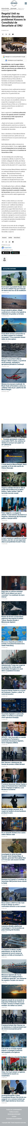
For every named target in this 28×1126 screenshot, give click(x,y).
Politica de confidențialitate (14, 1109)
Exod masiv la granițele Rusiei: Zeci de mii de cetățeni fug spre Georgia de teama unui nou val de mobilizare (13, 288)
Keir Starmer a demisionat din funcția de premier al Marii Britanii (13, 763)
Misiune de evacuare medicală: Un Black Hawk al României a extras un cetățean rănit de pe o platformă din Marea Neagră (13, 386)
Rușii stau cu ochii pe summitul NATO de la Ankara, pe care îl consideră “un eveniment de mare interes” (12, 594)
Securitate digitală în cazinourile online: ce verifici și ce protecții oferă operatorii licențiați (12, 715)
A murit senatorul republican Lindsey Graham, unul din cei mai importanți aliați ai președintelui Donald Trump (14, 540)
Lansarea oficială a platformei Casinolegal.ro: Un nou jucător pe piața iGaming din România (12, 928)
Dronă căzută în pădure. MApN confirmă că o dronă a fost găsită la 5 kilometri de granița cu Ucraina (13, 312)
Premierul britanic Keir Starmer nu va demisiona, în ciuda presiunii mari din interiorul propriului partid (13, 1027)
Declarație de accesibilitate (14, 1118)
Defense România (5, 8)
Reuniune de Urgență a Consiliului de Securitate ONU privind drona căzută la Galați (14, 881)
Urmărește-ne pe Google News (15, 60)
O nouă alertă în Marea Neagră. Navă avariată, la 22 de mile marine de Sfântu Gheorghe (14, 466)
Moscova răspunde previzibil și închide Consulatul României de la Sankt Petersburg (12, 643)
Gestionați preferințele (14, 1114)
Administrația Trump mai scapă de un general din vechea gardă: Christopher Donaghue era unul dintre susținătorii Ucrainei (13, 668)
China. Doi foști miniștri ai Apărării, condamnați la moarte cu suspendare (13, 1074)
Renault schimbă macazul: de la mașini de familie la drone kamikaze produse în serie (13, 811)
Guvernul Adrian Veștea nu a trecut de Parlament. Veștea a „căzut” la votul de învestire (13, 692)
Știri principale (13, 8)
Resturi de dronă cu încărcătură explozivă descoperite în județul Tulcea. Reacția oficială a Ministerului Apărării (12, 619)
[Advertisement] (14, 408)
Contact (14, 1116)
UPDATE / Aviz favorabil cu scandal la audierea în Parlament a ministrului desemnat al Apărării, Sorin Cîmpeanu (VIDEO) (13, 740)
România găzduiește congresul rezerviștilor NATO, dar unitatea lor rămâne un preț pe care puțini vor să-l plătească (13, 442)
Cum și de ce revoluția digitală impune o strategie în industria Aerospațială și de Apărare (11, 1050)
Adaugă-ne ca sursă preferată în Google (15, 56)
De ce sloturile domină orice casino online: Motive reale (13, 833)
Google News (7, 247)
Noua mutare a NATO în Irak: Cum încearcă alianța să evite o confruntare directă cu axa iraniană (13, 904)
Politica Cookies (14, 1112)
